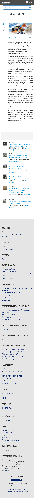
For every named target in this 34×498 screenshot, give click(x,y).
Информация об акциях (9, 269)
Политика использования (11, 491)
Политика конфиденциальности (16, 489)
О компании (5, 232)
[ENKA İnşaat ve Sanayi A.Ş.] (6, 2)
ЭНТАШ (4, 395)
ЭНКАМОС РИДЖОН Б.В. (9, 383)
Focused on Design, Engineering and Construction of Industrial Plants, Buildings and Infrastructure (19, 190)
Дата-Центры (6, 300)
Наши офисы (6, 450)
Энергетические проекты (10, 314)
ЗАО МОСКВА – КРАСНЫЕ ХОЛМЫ (12, 371)
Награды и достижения (9, 249)
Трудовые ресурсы (8, 430)
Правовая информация (9, 271)
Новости (4, 247)
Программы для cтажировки (11, 440)
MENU (30, 2)
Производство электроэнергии (11, 293)
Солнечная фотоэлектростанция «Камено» (15, 349)
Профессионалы (7, 433)
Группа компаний (12, 37)
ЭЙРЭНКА (5, 398)
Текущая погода (7, 278)
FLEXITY (4, 381)
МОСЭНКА (5, 369)
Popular (17, 138)
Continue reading (13, 161)
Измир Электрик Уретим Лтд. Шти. (12, 359)
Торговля (4, 297)
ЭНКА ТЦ (4, 373)
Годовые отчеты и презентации (11, 234)
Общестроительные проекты (11, 319)
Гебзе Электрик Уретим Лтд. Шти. (12, 354)
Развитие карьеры (7, 435)
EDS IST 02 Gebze (7, 410)
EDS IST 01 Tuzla (7, 408)
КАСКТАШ (5, 339)
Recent (17, 134)
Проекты (4, 259)
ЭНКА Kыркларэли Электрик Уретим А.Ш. (14, 352)
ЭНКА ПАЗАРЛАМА (8, 393)
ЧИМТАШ (5, 329)
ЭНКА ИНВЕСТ (6, 378)
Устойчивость (6, 420)
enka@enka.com (10, 470)
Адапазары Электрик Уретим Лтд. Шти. (14, 356)
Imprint (26, 491)
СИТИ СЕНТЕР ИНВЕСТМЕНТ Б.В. (12, 376)
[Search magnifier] (30, 7)
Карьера (21, 491)
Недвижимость (6, 295)
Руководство (6, 237)
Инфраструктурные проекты (11, 317)
